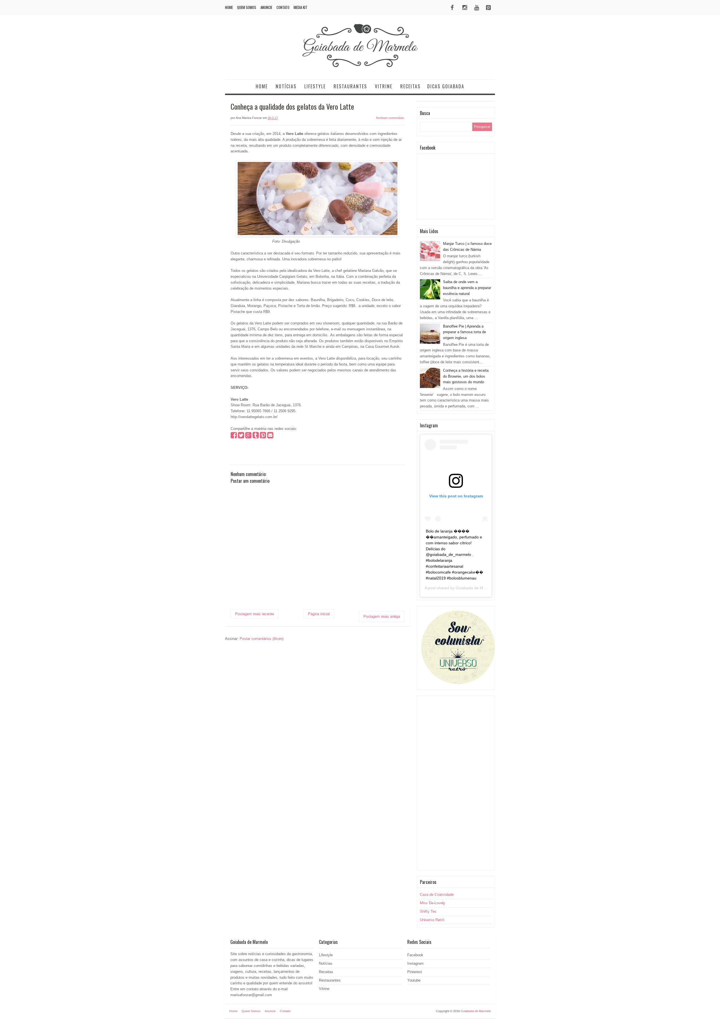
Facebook (415, 955)
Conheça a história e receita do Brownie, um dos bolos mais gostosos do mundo (466, 376)
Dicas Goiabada (445, 86)
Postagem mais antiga (381, 616)
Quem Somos (246, 7)
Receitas (410, 86)
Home (229, 7)
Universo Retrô (432, 920)
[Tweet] (241, 436)
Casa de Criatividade (437, 894)
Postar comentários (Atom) (262, 639)
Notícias (286, 86)
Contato (282, 7)
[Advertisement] (456, 783)
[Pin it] (263, 436)
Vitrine (383, 86)
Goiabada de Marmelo (476, 588)
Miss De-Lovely (432, 903)
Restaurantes (350, 86)
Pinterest (414, 972)
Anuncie (266, 7)
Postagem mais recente (254, 614)
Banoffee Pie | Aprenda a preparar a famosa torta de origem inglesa (464, 332)
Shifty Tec (428, 911)
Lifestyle (315, 86)
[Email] (270, 436)
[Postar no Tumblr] (256, 436)
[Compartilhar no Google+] (248, 436)
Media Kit (300, 7)
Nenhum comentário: (390, 117)
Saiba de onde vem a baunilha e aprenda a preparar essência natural (467, 288)
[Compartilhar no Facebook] (234, 436)
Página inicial (319, 614)
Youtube (413, 980)
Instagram (415, 963)
